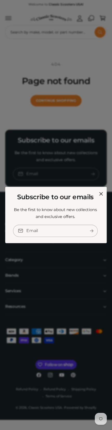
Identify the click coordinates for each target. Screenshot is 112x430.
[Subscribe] (91, 231)
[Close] (101, 194)
